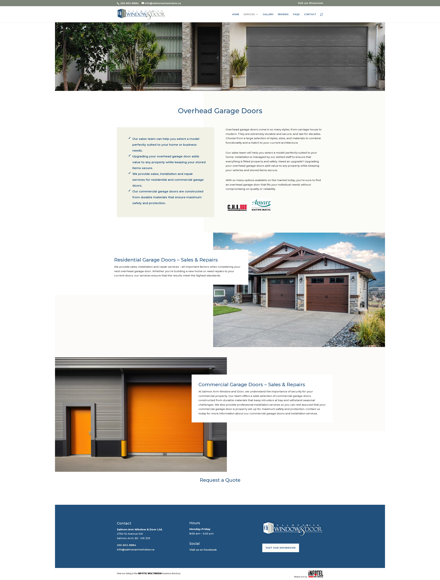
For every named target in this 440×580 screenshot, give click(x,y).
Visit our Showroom (310, 3)
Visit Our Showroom (281, 547)
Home (235, 14)
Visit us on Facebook (203, 549)
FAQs (296, 14)
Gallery (268, 14)
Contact (310, 14)
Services (249, 14)
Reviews (283, 14)
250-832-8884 (126, 545)
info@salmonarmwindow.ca (135, 549)
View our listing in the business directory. (149, 573)
